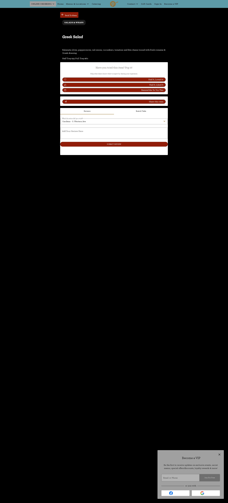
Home (60, 4)
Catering (96, 4)
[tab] (87, 111)
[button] (43, 4)
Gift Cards (146, 4)
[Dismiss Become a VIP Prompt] (219, 454)
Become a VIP (171, 4)
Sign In (158, 4)
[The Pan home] (114, 4)
